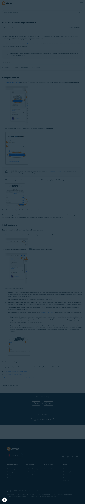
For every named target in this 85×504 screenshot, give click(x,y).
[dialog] (42, 252)
